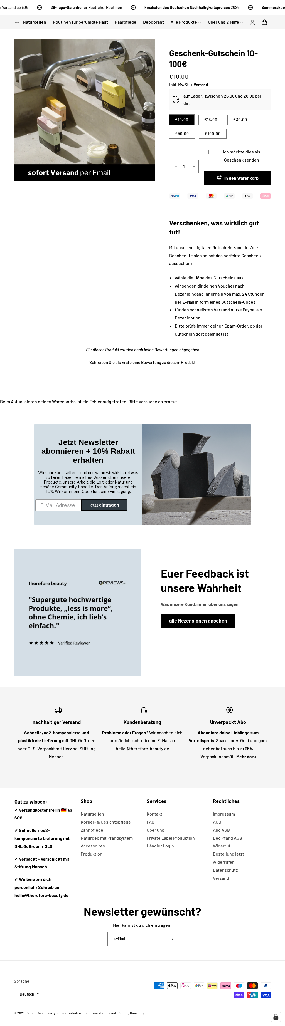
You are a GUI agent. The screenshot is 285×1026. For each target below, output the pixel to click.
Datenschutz (225, 870)
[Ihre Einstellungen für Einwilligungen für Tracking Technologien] (276, 1017)
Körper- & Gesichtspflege (106, 821)
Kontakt (154, 813)
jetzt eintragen (104, 505)
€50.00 (182, 133)
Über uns (155, 829)
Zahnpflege (92, 829)
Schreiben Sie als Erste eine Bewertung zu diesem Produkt (142, 362)
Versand (221, 878)
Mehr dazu (246, 756)
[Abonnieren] (171, 939)
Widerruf (221, 845)
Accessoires (93, 845)
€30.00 (240, 119)
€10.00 (181, 119)
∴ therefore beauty (41, 1013)
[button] (264, 22)
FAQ (150, 821)
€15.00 (210, 119)
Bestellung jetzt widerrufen (228, 857)
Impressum (224, 813)
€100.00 (213, 133)
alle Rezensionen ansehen (198, 621)
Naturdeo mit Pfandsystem (107, 838)
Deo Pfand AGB (227, 838)
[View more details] (77, 612)
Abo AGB (221, 829)
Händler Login (160, 845)
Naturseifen (92, 813)
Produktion (91, 853)
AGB (217, 821)
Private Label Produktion (171, 838)
